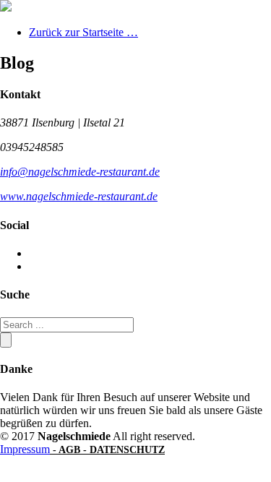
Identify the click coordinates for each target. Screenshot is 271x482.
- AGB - (70, 449)
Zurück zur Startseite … (83, 32)
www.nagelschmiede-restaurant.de (79, 196)
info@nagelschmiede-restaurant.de (80, 171)
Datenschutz (127, 449)
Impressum (25, 449)
